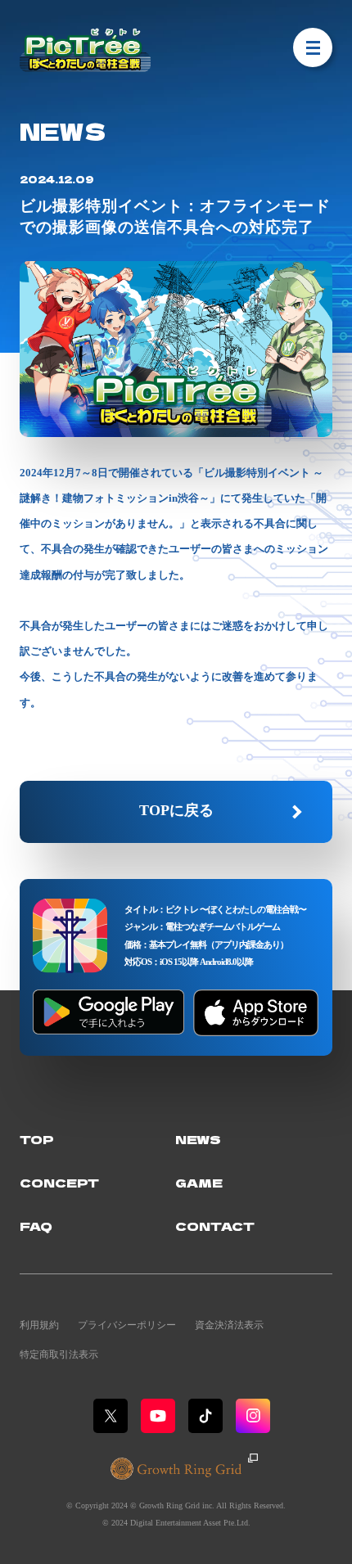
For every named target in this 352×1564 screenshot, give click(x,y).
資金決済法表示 (229, 1325)
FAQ (36, 1225)
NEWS (198, 1138)
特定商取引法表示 (59, 1354)
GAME (199, 1182)
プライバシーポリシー (127, 1325)
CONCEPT (59, 1182)
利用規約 (39, 1325)
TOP (37, 1138)
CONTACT (215, 1225)
